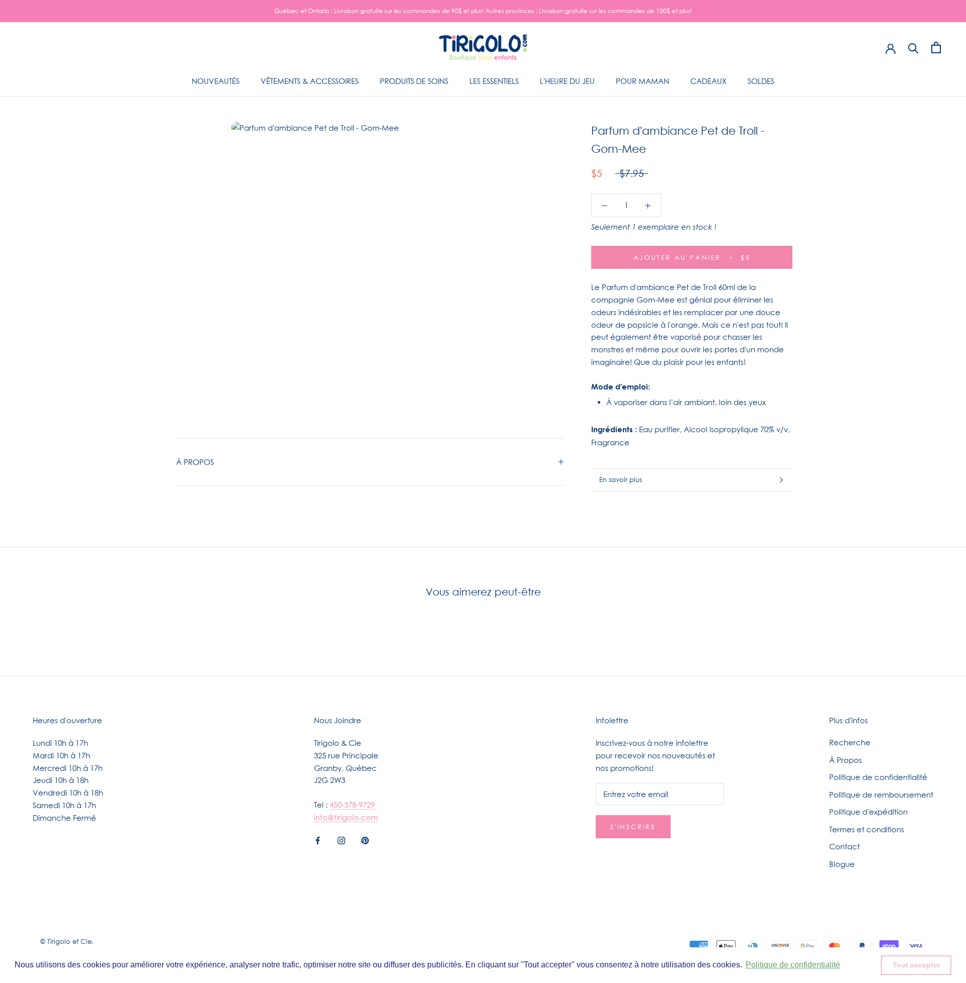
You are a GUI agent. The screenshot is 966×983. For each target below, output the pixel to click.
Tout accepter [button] (916, 965)
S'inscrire (633, 827)
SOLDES (761, 80)
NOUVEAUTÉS (215, 80)
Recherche (849, 742)
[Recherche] (913, 47)
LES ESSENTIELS (494, 80)
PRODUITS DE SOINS (414, 80)
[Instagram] (341, 840)
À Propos (845, 759)
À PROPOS (195, 461)
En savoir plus (620, 479)
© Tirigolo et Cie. (67, 941)
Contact (844, 846)
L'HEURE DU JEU (567, 80)
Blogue (842, 863)
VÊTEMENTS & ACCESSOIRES (310, 80)
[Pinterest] (365, 840)
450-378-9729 (352, 804)
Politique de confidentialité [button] (793, 964)
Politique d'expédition (868, 811)
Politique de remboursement (881, 794)
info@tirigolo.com (346, 817)
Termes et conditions (866, 829)
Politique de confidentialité (878, 776)
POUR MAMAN (642, 80)
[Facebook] (317, 840)
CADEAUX (708, 80)
